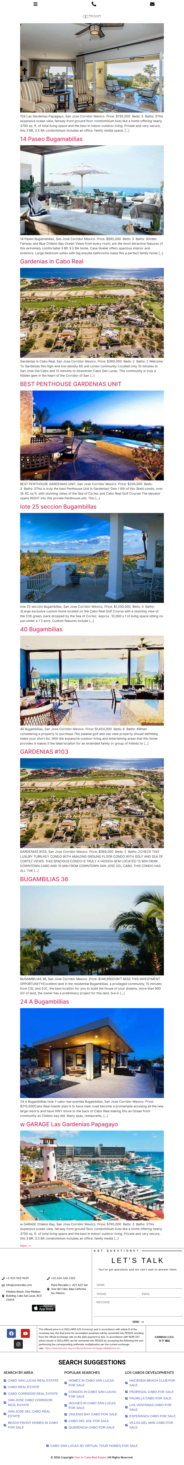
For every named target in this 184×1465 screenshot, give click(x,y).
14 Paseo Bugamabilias (51, 138)
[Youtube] (25, 1333)
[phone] (94, 4)
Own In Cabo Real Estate (89, 1457)
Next (25, 1246)
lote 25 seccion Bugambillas (58, 506)
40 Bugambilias (41, 629)
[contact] (152, 4)
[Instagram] (18, 1344)
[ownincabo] (164, 1338)
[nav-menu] (35, 4)
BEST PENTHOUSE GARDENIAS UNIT (71, 383)
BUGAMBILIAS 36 (44, 879)
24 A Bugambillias (44, 1001)
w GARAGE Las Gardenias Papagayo (69, 1124)
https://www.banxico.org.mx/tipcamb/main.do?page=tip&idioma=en (82, 1348)
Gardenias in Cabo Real (51, 261)
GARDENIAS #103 (44, 751)
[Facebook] (11, 1333)
